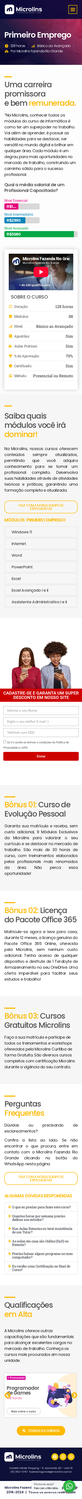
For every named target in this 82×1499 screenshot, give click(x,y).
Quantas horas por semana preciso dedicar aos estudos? (38, 1218)
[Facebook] (54, 1456)
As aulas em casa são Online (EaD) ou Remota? (40, 1243)
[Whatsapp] (71, 1456)
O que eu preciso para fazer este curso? (41, 1207)
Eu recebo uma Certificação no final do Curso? (41, 1268)
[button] (72, 9)
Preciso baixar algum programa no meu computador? (42, 1255)
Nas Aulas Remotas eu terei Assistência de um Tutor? (42, 1230)
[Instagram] (62, 1456)
